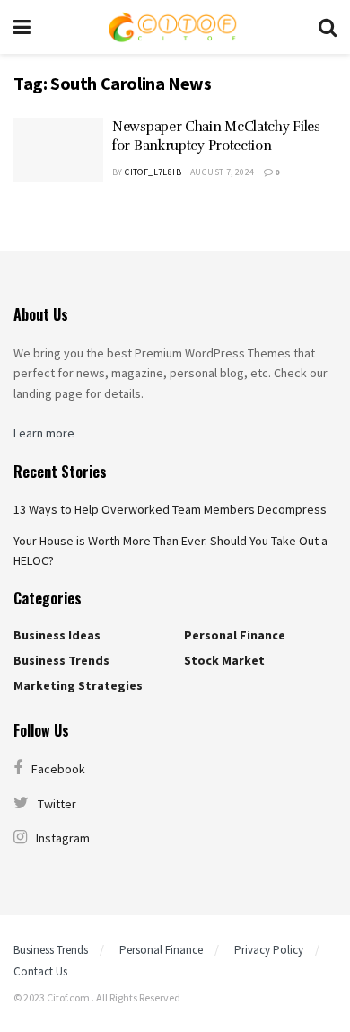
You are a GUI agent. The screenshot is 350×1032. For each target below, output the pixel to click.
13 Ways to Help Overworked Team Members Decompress (170, 509)
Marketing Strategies (78, 685)
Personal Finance (234, 635)
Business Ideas (57, 635)
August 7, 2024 (222, 172)
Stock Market (224, 660)
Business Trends (61, 660)
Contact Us (40, 971)
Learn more (43, 433)
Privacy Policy (268, 949)
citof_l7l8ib (153, 172)
